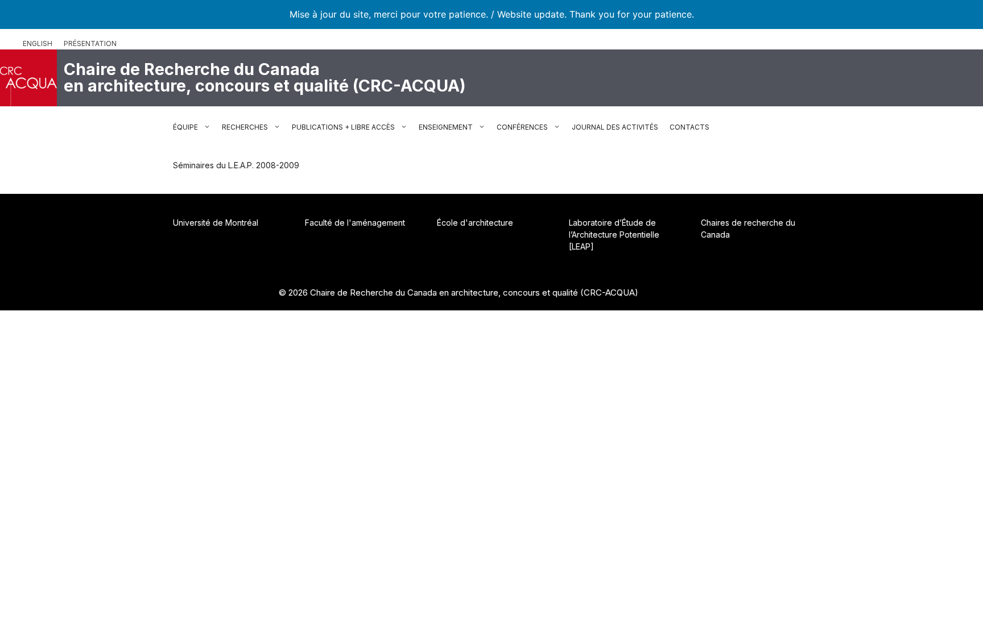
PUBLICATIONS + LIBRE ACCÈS (343, 127)
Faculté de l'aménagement (355, 222)
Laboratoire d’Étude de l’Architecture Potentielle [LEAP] (614, 234)
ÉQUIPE (185, 127)
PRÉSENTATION (90, 43)
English (37, 43)
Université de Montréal (215, 222)
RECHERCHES (245, 127)
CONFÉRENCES (522, 127)
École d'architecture (475, 222)
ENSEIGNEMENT (446, 127)
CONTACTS (689, 127)
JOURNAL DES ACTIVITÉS (615, 127)
